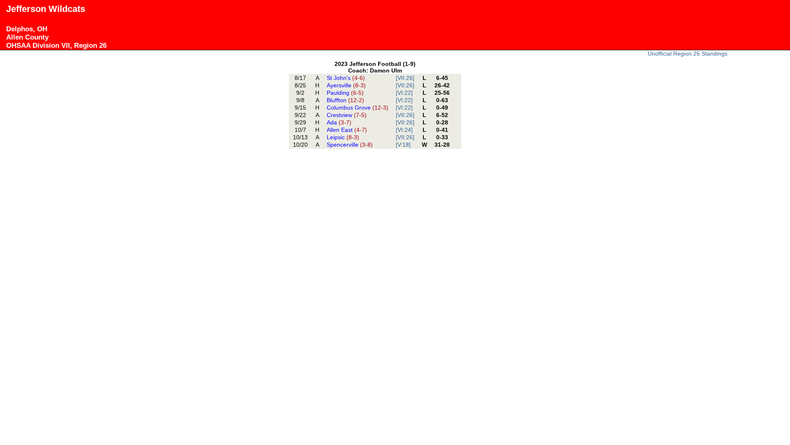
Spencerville (350, 144)
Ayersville (346, 85)
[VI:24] (404, 129)
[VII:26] (405, 78)
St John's (346, 78)
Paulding (345, 92)
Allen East (347, 129)
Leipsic (343, 137)
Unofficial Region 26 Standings (687, 53)
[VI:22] (404, 92)
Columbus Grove (357, 107)
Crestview (347, 115)
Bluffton (345, 100)
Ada (339, 122)
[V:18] (403, 144)
